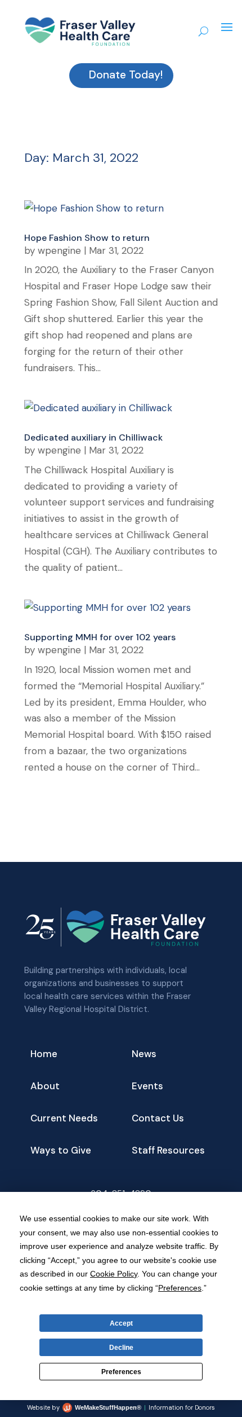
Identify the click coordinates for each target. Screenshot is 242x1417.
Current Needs (64, 1119)
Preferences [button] (179, 1287)
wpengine (59, 250)
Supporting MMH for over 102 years (100, 637)
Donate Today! (126, 75)
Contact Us (158, 1119)
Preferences (121, 1372)
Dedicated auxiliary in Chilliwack (93, 437)
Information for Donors (182, 1407)
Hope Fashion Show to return (87, 238)
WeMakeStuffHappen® (108, 1407)
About (45, 1087)
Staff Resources (168, 1151)
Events (147, 1087)
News (144, 1055)
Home (43, 1055)
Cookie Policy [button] (113, 1273)
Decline (121, 1348)
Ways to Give (60, 1151)
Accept (121, 1323)
